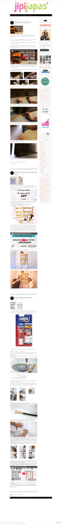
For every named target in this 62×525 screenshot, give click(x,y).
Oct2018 (12, 173)
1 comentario (35, 292)
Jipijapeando (41, 155)
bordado (41, 141)
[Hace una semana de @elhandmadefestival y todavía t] (47, 56)
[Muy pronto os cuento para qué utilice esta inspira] (49, 59)
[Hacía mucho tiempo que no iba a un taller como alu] (41, 65)
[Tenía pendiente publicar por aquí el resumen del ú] (41, 59)
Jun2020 (12, 23)
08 (12, 22)
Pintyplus (21, 226)
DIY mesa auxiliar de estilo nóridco (23, 297)
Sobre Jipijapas (17, 15)
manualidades (43, 193)
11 (12, 172)
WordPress (25, 497)
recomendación (44, 196)
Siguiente (21, 494)
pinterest (48, 195)
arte (45, 177)
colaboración (19, 23)
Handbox (18, 187)
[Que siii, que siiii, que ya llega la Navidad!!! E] (47, 68)
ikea (47, 189)
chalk (47, 177)
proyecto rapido (20, 298)
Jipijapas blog (16, 497)
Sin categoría (42, 167)
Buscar (45, 20)
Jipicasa (24, 23)
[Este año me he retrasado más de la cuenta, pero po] (41, 68)
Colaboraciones (24, 15)
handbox (42, 185)
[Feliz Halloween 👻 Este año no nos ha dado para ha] (49, 68)
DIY (40, 149)
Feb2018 (12, 298)
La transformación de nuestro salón (45, 99)
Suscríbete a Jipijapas (44, 50)
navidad (42, 194)
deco (22, 23)
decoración (43, 181)
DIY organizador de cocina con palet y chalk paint (25, 173)
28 (12, 297)
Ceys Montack (14, 374)
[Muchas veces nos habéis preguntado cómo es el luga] (47, 62)
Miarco (27, 39)
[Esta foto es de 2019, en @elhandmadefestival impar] (49, 56)
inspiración (47, 190)
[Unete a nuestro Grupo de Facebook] (45, 114)
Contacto (29, 15)
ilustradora (42, 190)
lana (49, 191)
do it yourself (46, 184)
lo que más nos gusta (43, 192)
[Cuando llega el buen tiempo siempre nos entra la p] (44, 56)
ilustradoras (41, 151)
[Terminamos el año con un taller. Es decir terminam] (44, 65)
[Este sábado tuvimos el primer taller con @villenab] (44, 59)
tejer (47, 198)
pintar (44, 195)
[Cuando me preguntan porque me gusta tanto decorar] (47, 59)
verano (46, 199)
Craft (40, 145)
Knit (40, 156)
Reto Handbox (25, 298)
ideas (43, 189)
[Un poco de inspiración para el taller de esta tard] (44, 62)
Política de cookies (23, 523)
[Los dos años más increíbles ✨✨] (47, 65)
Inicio (12, 15)
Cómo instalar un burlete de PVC (22, 22)
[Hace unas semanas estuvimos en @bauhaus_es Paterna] (41, 56)
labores (45, 191)
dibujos (44, 182)
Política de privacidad (30, 497)
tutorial (27, 23)
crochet (46, 178)
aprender (42, 177)
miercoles (48, 193)
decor (44, 179)
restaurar (41, 164)
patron (41, 159)
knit (41, 191)
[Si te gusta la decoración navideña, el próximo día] (44, 68)
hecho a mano (45, 188)
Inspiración (41, 152)
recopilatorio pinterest (43, 163)
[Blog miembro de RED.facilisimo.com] (45, 136)
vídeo (49, 199)
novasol (45, 194)
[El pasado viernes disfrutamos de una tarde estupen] (41, 62)
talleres (41, 168)
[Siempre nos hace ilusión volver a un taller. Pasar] (49, 62)
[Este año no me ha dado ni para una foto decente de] (49, 65)
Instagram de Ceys (22, 483)
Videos (29, 23)
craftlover (42, 178)
